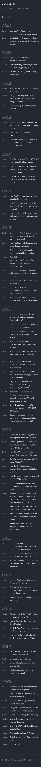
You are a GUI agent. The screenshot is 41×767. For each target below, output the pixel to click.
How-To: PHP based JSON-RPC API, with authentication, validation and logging (24, 216)
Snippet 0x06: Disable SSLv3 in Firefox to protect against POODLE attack (23, 334)
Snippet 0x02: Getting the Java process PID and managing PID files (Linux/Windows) (24, 374)
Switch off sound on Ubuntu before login (24, 738)
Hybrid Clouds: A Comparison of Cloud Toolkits (23, 622)
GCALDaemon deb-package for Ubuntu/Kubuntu (22, 702)
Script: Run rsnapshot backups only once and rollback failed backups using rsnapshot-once (24, 486)
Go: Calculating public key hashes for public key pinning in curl (23, 66)
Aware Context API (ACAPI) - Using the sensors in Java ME (24, 615)
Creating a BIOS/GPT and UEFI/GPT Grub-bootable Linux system (24, 160)
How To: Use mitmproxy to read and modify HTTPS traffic (24, 477)
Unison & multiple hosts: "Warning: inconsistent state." (24, 695)
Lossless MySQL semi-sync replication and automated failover (24, 32)
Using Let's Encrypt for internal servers (22, 134)
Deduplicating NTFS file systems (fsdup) (23, 107)
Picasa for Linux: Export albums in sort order (23, 598)
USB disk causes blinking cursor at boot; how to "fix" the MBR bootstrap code (23, 142)
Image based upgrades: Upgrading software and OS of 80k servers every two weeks (23, 98)
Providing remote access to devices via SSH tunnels (24, 90)
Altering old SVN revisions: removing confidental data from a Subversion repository (23, 590)
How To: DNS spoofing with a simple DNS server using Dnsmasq (23, 453)
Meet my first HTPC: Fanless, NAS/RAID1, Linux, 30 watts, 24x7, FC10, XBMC (24, 526)
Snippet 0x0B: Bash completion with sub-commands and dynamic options (23, 273)
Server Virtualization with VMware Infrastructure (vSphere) (23, 688)
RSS (25, 760)
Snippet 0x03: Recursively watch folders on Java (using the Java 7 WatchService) (23, 364)
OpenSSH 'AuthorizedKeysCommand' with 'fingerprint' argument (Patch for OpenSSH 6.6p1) (23, 261)
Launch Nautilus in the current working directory (22, 720)
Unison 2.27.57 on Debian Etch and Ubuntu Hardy (24, 727)
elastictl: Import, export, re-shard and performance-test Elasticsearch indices (24, 41)
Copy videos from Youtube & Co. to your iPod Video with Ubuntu (24, 709)
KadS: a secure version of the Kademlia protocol (21, 671)
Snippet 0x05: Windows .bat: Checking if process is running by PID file (23, 344)
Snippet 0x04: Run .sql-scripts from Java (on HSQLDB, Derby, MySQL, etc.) (24, 354)
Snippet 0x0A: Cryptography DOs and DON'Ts (23, 282)
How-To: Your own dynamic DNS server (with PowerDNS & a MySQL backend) (23, 206)
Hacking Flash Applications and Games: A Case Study (22, 581)
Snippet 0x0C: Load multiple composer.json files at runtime (22, 251)
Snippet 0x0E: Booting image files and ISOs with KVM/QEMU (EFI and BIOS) (24, 125)
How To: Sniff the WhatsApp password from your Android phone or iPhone (24, 469)
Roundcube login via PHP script (22, 733)
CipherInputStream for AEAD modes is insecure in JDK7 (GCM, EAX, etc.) (23, 408)
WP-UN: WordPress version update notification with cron (24, 629)
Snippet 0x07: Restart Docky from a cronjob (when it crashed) (24, 325)
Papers (17, 8)
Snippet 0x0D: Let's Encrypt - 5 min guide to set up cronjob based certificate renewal (24, 236)
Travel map (25, 8)
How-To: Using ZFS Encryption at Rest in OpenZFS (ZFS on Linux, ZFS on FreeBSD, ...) (23, 169)
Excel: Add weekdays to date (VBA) (24, 715)
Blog (3, 8)
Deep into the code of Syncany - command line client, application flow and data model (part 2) (23, 418)
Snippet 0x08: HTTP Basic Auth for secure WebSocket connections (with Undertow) (24, 317)
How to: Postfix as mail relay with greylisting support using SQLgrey (23, 636)
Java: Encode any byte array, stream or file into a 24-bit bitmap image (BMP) (24, 516)
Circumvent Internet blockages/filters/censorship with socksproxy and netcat (23, 290)
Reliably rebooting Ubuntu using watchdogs (23, 73)
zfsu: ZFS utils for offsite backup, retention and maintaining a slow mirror (23, 179)
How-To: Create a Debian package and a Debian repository (23, 244)
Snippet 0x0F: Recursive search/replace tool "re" (19, 59)
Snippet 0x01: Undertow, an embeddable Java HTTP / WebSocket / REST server (21, 385)
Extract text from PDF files (20, 659)
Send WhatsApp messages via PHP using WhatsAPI (23, 460)
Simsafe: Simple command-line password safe (22, 664)
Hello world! (15, 744)
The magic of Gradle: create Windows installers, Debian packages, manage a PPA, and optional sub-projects (22, 396)
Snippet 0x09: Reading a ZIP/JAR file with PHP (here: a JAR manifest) (24, 299)
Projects (10, 8)
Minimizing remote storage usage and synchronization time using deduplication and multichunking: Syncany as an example (23, 498)
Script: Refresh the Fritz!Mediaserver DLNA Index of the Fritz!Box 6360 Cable (23, 546)
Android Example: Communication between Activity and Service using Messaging (24, 563)
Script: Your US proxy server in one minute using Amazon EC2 (24, 554)
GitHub (30, 760)
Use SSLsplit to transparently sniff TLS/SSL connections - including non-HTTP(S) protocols (23, 445)
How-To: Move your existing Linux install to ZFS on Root (23, 197)
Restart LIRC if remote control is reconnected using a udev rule (23, 508)
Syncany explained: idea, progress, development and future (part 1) (24, 436)
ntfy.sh (36, 760)
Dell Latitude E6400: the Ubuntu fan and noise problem (23, 653)
